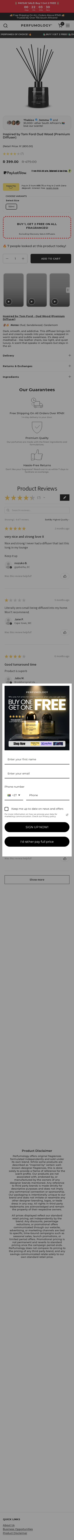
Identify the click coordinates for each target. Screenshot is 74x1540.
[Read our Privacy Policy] (67, 815)
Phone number (14, 786)
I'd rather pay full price (37, 841)
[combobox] (14, 795)
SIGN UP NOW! (37, 827)
